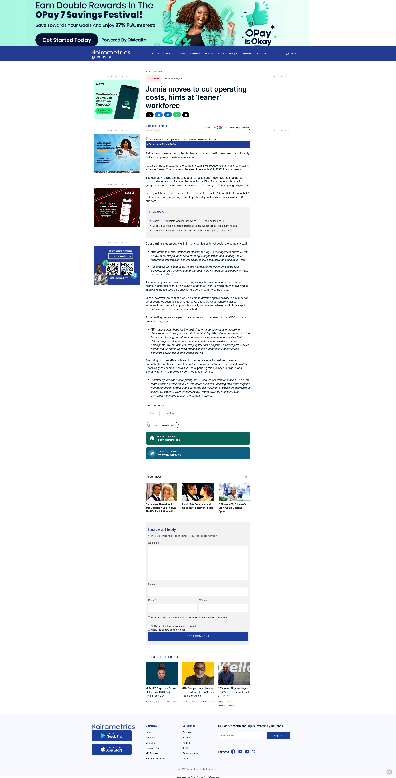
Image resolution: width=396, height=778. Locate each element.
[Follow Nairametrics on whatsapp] (117, 265)
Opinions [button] (260, 53)
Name (152, 584)
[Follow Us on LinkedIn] (240, 751)
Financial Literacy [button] (226, 53)
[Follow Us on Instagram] (247, 751)
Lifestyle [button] (246, 53)
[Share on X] (150, 114)
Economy (187, 737)
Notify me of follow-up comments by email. (174, 626)
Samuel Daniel (172, 701)
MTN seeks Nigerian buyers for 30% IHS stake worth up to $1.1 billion (191, 230)
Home (150, 53)
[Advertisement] (279, 99)
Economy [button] (179, 53)
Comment (154, 542)
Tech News (158, 71)
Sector (185, 747)
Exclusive (187, 732)
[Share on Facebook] (159, 114)
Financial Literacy (191, 753)
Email (152, 600)
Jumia (153, 413)
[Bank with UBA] (117, 207)
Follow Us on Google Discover (236, 127)
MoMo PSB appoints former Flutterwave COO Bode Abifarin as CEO (190, 221)
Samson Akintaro (156, 125)
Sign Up (278, 735)
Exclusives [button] (163, 53)
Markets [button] (194, 53)
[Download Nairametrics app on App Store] (112, 749)
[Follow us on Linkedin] (98, 57)
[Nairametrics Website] (111, 52)
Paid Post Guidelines (156, 758)
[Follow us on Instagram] (104, 57)
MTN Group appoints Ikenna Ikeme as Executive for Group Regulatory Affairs (195, 225)
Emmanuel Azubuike (226, 705)
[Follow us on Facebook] (93, 57)
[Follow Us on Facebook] (233, 751)
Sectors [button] (208, 53)
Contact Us (151, 742)
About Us (150, 737)
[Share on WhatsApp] (177, 114)
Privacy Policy (152, 747)
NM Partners (152, 753)
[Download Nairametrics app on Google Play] (112, 735)
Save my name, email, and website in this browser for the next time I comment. (189, 617)
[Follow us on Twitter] (109, 57)
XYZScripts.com (213, 777)
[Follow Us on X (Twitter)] (254, 751)
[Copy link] (185, 114)
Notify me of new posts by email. (168, 629)
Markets (186, 742)
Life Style (186, 758)
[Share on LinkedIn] (168, 114)
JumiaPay (169, 413)
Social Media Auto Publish (186, 777)
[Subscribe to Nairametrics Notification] (389, 771)
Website (204, 600)
